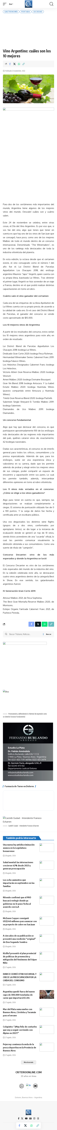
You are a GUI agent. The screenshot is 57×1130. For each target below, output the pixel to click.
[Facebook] (18, 1118)
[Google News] (30, 1118)
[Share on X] (14, 64)
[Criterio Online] (29, 4)
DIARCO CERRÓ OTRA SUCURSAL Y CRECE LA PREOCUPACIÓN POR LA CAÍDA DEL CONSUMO (19, 977)
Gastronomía (11, 12)
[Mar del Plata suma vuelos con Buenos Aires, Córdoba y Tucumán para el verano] (46, 1012)
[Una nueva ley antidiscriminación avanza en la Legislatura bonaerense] (46, 847)
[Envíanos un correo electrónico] (35, 1086)
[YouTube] (26, 1118)
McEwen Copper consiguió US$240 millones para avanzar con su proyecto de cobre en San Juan (20, 921)
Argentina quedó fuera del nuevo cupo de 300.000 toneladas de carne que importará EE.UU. (19, 994)
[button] (5, 4)
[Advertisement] (28, 30)
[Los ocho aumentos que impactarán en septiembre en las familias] (46, 882)
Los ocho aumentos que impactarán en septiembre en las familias (18, 883)
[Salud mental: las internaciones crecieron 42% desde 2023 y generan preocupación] (46, 865)
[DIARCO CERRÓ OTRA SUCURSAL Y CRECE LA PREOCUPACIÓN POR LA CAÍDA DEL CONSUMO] (46, 976)
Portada (25, 12)
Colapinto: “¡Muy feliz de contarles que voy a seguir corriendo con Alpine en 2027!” (20, 1029)
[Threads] (38, 1118)
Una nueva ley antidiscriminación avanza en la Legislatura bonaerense (18, 847)
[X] (22, 1118)
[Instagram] (34, 1118)
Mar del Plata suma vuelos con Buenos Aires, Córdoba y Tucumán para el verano (19, 1012)
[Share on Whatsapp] (19, 64)
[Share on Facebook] (10, 64)
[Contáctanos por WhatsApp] (21, 1086)
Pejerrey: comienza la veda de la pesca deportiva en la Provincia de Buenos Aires (19, 1047)
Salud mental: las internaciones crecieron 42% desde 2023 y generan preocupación (18, 865)
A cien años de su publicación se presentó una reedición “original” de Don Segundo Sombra (19, 938)
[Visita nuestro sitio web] (28, 1086)
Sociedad (37, 12)
